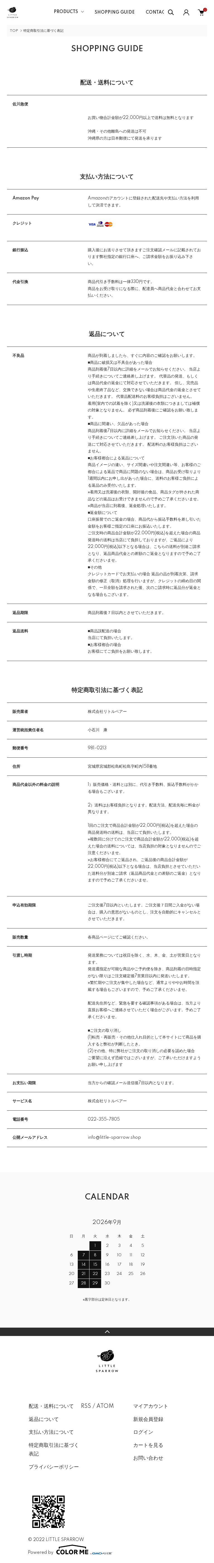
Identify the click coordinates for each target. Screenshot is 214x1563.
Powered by (41, 1552)
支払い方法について (51, 1432)
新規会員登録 (148, 1419)
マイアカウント (150, 1406)
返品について (44, 1419)
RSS (86, 1406)
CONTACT (157, 12)
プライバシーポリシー (54, 1467)
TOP (14, 31)
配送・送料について (51, 1406)
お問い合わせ (148, 1458)
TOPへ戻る (107, 1332)
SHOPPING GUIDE (115, 12)
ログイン (143, 1432)
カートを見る (148, 1445)
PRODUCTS (66, 12)
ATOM (105, 1406)
